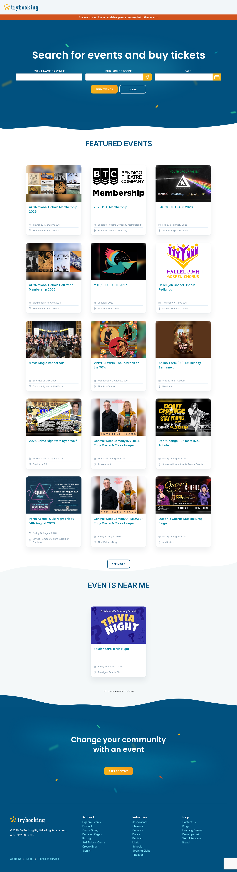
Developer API (191, 834)
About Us (15, 858)
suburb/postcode (118, 71)
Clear (133, 89)
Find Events (104, 89)
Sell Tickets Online (93, 842)
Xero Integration (192, 838)
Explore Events (91, 822)
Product (87, 826)
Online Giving (90, 830)
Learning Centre (192, 830)
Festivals (137, 838)
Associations (140, 822)
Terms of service (48, 858)
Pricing (86, 838)
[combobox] (118, 77)
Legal (29, 858)
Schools (137, 846)
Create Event (118, 771)
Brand (186, 842)
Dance (136, 834)
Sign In (86, 850)
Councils (137, 830)
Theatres (137, 854)
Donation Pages (92, 834)
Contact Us (189, 822)
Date (188, 71)
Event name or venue (49, 71)
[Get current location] (147, 77)
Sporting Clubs (141, 850)
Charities (137, 826)
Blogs (185, 826)
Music (135, 842)
